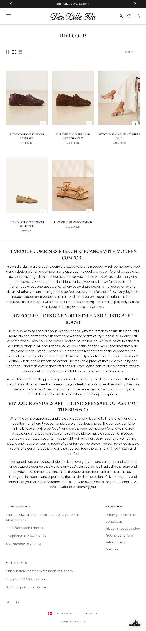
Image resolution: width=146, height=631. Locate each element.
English (89, 613)
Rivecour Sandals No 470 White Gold (119, 136)
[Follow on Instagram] (18, 602)
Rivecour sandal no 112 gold (73, 222)
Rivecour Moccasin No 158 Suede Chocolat (73, 136)
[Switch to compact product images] (20, 52)
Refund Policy (115, 542)
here (43, 587)
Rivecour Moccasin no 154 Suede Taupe (27, 224)
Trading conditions (119, 535)
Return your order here (122, 515)
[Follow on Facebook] (8, 602)
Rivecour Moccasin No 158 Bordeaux (27, 136)
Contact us (114, 521)
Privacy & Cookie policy (123, 528)
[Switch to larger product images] (7, 52)
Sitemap (112, 549)
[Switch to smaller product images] (14, 52)
